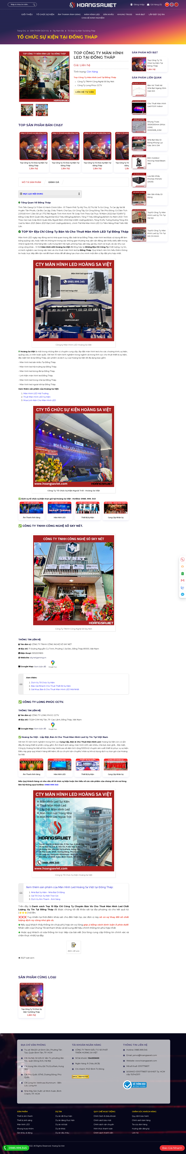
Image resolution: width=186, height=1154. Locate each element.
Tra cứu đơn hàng (139, 1124)
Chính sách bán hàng (141, 1120)
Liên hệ (135, 1133)
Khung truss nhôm (25, 1129)
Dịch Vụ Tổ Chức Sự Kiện (43, 682)
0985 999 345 (51, 784)
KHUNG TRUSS (124, 14)
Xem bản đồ (40, 666)
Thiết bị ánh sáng (24, 1120)
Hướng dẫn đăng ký (141, 1129)
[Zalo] (182, 587)
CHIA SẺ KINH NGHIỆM (93, 18)
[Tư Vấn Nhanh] (182, 566)
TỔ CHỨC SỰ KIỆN (45, 14)
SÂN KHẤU (108, 14)
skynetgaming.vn (38, 657)
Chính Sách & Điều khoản (105, 1116)
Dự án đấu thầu (62, 1133)
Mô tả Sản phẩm (31, 182)
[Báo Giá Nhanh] (182, 573)
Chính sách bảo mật (102, 1120)
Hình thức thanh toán (103, 1129)
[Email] (182, 580)
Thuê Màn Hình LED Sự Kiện (36, 397)
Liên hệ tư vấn (85, 92)
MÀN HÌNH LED (92, 14)
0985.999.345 (140, 1050)
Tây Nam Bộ (58, 31)
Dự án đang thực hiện (65, 1120)
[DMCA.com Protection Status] (93, 1076)
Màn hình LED (23, 1124)
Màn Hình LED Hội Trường (35, 393)
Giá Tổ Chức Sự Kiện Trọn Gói (44, 896)
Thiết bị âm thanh (25, 1116)
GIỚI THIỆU (27, 14)
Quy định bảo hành (140, 1116)
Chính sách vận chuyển (104, 1124)
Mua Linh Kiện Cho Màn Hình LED (39, 400)
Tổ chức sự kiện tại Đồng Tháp (81, 31)
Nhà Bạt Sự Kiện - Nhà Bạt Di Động (48, 892)
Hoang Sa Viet (58, 1146)
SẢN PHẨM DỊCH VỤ (39, 31)
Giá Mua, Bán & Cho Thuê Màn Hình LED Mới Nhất (55, 689)
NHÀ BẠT (140, 14)
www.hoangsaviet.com (146, 1060)
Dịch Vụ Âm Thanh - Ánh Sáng (45, 899)
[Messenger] (182, 594)
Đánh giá (53, 182)
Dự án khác (60, 1129)
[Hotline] (182, 559)
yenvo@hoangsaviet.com (145, 1055)
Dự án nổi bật (61, 1124)
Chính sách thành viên (103, 1133)
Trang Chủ (21, 31)
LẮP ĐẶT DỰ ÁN (157, 14)
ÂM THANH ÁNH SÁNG (69, 14)
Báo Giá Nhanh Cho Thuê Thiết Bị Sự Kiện (51, 686)
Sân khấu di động (24, 1133)
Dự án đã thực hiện (63, 1116)
